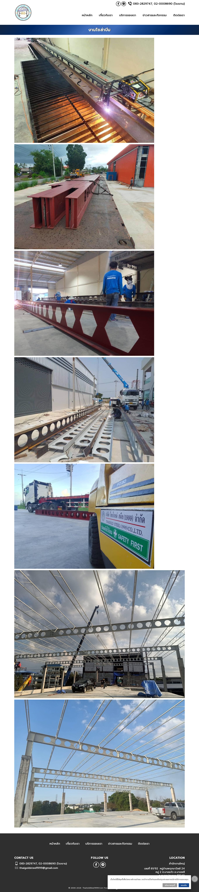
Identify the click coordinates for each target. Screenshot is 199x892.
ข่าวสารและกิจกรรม (155, 15)
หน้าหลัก (87, 15)
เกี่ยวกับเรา (106, 15)
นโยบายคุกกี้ (170, 885)
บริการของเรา (127, 15)
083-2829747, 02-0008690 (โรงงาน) (159, 3)
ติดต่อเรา (179, 15)
